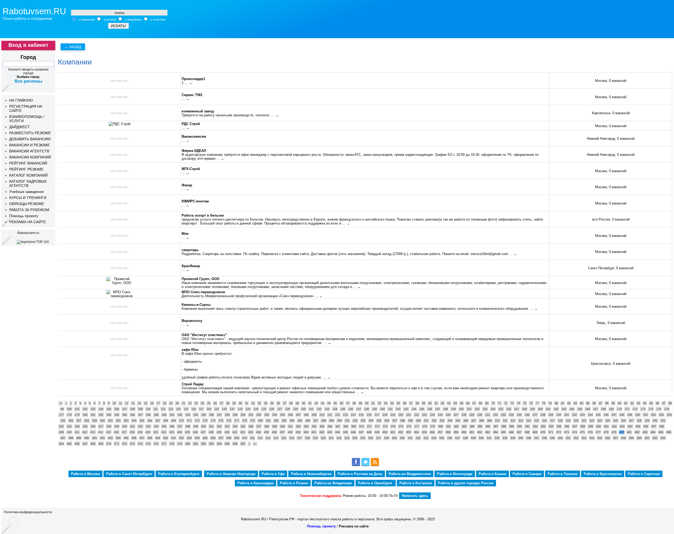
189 (156, 414)
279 (252, 420)
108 (132, 409)
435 (266, 432)
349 (195, 426)
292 (355, 420)
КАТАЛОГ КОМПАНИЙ (28, 175)
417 (124, 432)
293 (363, 420)
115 (186, 409)
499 (157, 438)
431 (234, 432)
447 (361, 432)
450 (385, 432)
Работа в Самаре (527, 474)
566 (77, 443)
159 (532, 409)
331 (663, 420)
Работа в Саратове (644, 474)
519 (315, 438)
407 (653, 426)
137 (358, 409)
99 (62, 409)
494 (118, 438)
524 (355, 438)
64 (455, 403)
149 (453, 409)
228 (464, 414)
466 (511, 432)
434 (258, 432)
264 (134, 420)
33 (259, 403)
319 (568, 420)
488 (70, 438)
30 (240, 403)
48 (354, 403)
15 (145, 403)
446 (353, 432)
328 (639, 420)
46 (341, 403)
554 (591, 438)
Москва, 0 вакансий (610, 81)
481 (629, 432)
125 (263, 409)
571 (116, 443)
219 (392, 414)
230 (479, 414)
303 (442, 420)
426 (195, 432)
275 (221, 420)
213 (345, 414)
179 (77, 414)
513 (268, 438)
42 (316, 403)
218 (385, 414)
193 (187, 414)
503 (189, 438)
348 (187, 426)
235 (519, 414)
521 (331, 438)
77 (537, 403)
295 (378, 420)
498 (149, 438)
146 (429, 409)
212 (337, 414)
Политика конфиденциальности (28, 512)
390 (519, 426)
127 (279, 409)
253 (661, 414)
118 (209, 409)
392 (535, 426)
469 (535, 432)
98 (670, 403)
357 (258, 426)
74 (518, 403)
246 (606, 414)
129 (295, 409)
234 (511, 414)
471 (550, 432)
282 (276, 420)
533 (426, 438)
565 (69, 443)
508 (228, 438)
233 (503, 414)
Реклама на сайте (354, 526)
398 (582, 426)
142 (398, 409)
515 (283, 438)
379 (432, 426)
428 (211, 432)
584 (219, 443)
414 (100, 432)
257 (78, 420)
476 (590, 432)
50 (366, 403)
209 (314, 414)
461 (471, 432)
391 (527, 426)
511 (252, 438)
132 (319, 409)
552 (576, 438)
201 (251, 414)
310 (497, 420)
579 (179, 443)
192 (179, 414)
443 (329, 432)
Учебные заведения (26, 191)
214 (353, 414)
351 (211, 426)
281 (268, 420)
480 (621, 432)
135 (342, 409)
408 (661, 426)
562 (655, 438)
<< (60, 403)
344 (156, 426)
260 (102, 420)
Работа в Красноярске (603, 474)
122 (240, 409)
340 (124, 426)
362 (298, 426)
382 (456, 426)
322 (591, 420)
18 (164, 403)
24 (202, 403)
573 (132, 443)
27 (221, 403)
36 (278, 403)
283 (284, 420)
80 (556, 403)
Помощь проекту (23, 216)
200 (243, 414)
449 (377, 432)
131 (311, 409)
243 (582, 414)
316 (544, 420)
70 (493, 403)
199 (235, 414)
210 (322, 414)
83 (575, 403)
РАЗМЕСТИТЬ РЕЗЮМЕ (30, 133)
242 (574, 414)
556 (607, 438)
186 (132, 414)
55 (398, 403)
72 (505, 403)
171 (627, 409)
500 (165, 438)
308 (481, 420)
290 (339, 420)
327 (631, 420)
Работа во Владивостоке (410, 474)
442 (321, 432)
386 (487, 426)
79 (550, 403)
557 (615, 438)
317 (552, 420)
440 (306, 432)
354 (235, 426)
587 (243, 443)
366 (330, 426)
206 (290, 414)
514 (276, 438)
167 (595, 409)
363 (306, 426)
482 (637, 432)
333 (69, 426)
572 (124, 443)
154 (492, 409)
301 (426, 420)
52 (379, 403)
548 (544, 438)
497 (142, 438)
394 (551, 426)
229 (471, 414)
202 (258, 414)
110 (148, 409)
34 (265, 403)
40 (303, 403)
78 (543, 403)
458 (448, 432)
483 (645, 432)
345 (164, 426)
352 (219, 426)
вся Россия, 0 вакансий (611, 219)
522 (339, 438)
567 (85, 443)
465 (503, 432)
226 (448, 414)
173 (643, 409)
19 (170, 403)
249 (629, 414)
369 (353, 426)
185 (124, 414)
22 (189, 403)
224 (432, 414)
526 (370, 438)
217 (377, 414)
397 (574, 426)
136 (350, 409)
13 (133, 403)
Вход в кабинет (28, 45)
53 (385, 403)
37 (284, 403)
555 (599, 438)
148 (445, 409)
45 (335, 403)
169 (611, 409)
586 (235, 443)
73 (512, 403)
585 (227, 443)
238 (543, 414)
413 (92, 432)
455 (424, 432)
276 (228, 420)
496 (134, 438)
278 (244, 420)
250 (637, 414)
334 (77, 426)
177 (61, 414)
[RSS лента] (375, 465)
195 (203, 414)
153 (485, 409)
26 (215, 403)
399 (590, 426)
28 (227, 403)
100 (69, 409)
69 (486, 403)
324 (607, 420)
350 (203, 426)
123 (248, 409)
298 (402, 420)
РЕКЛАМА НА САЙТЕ (27, 222)
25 (208, 403)
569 (100, 443)
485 (660, 432)
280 (260, 420)
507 (221, 438)
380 (440, 426)
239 (550, 414)
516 (291, 438)
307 (473, 420)
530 (402, 438)
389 (511, 426)
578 (172, 443)
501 (173, 438)
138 (366, 409)
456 (432, 432)
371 (369, 426)
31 (246, 403)
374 (393, 426)
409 (61, 432)
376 (409, 426)
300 (418, 420)
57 (411, 403)
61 (436, 403)
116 (193, 409)
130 (303, 409)
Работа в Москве (85, 474)
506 (213, 438)
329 (647, 420)
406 (645, 426)
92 (632, 403)
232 (495, 414)
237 (535, 414)
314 (528, 420)
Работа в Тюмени (562, 474)
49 (360, 403)
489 (78, 438)
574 (140, 443)
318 (560, 420)
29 (234, 403)
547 (536, 438)
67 (474, 403)
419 (140, 432)
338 (108, 426)
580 (187, 443)
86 (594, 403)
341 (132, 426)
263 (126, 420)
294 (371, 420)
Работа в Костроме (415, 483)
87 (600, 403)
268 (165, 420)
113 (170, 409)
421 (155, 432)
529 (394, 438)
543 (505, 438)
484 (653, 432)
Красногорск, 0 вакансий (610, 364)
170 (619, 409)
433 (250, 432)
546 (528, 438)
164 (571, 409)
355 (243, 426)
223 (424, 414)
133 (327, 409)
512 (260, 438)
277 (236, 420)
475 (582, 432)
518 (307, 438)
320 (576, 420)
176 (666, 409)
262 (118, 420)
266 (149, 420)
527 (378, 438)
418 (132, 432)
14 (139, 403)
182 (100, 414)
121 (232, 409)
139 (374, 409)
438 (290, 432)
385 (480, 426)
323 (599, 420)
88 (606, 403)
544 (513, 438)
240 (558, 414)
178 (69, 414)
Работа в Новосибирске (311, 474)
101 (77, 409)
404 (630, 426)
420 (148, 432)
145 (421, 409)
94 (644, 403)
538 (465, 438)
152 (477, 409)
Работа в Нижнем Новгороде (231, 474)
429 (219, 432)
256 (70, 420)
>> (254, 443)
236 (527, 414)
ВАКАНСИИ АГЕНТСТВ (29, 151)
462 (479, 432)
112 (163, 409)
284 (292, 420)
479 (614, 432)
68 (480, 403)
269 (173, 420)
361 (290, 426)
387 (495, 426)
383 (464, 426)
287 (315, 420)
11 (120, 403)
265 (142, 420)
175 (658, 409)
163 (564, 409)
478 (606, 432)
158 (524, 409)
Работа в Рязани (294, 483)
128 (287, 409)
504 (197, 438)
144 (414, 409)
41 (309, 403)
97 (663, 403)
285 (300, 420)
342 (140, 426)
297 (394, 420)
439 (298, 432)
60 (430, 403)
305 (457, 420)
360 (282, 426)
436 (274, 432)
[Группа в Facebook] (356, 465)
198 (227, 414)
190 (164, 414)
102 (85, 409)
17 (158, 403)
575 (148, 443)
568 (93, 443)
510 (244, 438)
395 (559, 426)
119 (216, 409)
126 (271, 409)
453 (408, 432)
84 (581, 403)
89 (613, 403)
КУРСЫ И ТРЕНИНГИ (27, 198)
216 (369, 414)
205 (282, 414)
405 (638, 426)
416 (116, 432)
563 (663, 438)
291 (347, 420)
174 (650, 409)
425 (187, 432)
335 (85, 426)
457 (440, 432)
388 (503, 426)
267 (157, 420)
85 (587, 403)
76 (531, 403)
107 (124, 409)
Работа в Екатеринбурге (178, 474)
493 (110, 438)
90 (619, 403)
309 (489, 420)
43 (322, 403)
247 (614, 414)
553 (584, 438)
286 (307, 420)
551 (568, 438)
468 (527, 432)
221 (408, 414)
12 (126, 403)
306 (465, 420)
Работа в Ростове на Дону (360, 474)
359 (274, 426)
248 (622, 414)
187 (140, 414)
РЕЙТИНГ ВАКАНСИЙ (28, 163)
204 (274, 414)
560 (639, 438)
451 (392, 432)
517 (299, 438)
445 (345, 432)
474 (574, 432)
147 (437, 409)
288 (323, 420)
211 (330, 414)
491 (94, 438)
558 (623, 438)
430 (227, 432)
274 (213, 420)
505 (205, 438)
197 (219, 414)
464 (495, 432)
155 (500, 409)
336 (93, 426)
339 (116, 426)
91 (625, 403)
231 (487, 414)
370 (361, 426)
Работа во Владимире (333, 483)
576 (156, 443)
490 (86, 438)
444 (337, 432)
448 (369, 432)
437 (282, 432)
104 (100, 409)
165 (579, 409)
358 (266, 426)
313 (520, 420)
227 (456, 414)
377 (416, 426)
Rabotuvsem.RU (34, 11)
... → (188, 83)
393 (543, 426)
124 (256, 409)
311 (505, 420)
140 (382, 409)
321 (584, 420)
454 (416, 432)
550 (560, 438)
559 (631, 438)
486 (668, 432)
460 (464, 432)
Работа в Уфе (273, 474)
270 (181, 420)
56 (404, 403)
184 (116, 414)
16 (151, 403)
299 (410, 420)
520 (323, 438)
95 (651, 403)
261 (110, 420)
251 (645, 414)
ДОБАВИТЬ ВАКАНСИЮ (30, 139)
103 (93, 409)
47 (347, 403)
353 (227, 426)
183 (108, 414)
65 (461, 403)
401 (606, 426)
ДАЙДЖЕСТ (19, 127)
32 (253, 403)
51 (373, 403)
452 (400, 432)
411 (77, 432)
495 (126, 438)
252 (653, 414)
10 (114, 403)
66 (467, 403)
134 (335, 409)
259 (94, 420)
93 (638, 403)
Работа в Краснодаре (255, 483)
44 (328, 403)
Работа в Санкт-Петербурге (129, 474)
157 (516, 409)
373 (385, 426)
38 (291, 403)
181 (93, 414)
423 (171, 432)
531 (410, 438)
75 (524, 403)
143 (406, 409)
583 (211, 443)
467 (519, 432)
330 (655, 420)
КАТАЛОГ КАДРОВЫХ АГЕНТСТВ (28, 183)
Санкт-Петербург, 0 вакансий (610, 268)
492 (102, 438)
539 (473, 438)
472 (558, 432)
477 (598, 432)
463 (487, 432)
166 (587, 409)
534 (434, 438)
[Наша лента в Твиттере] (365, 465)
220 (400, 414)
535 (441, 438)
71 (499, 403)
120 (224, 409)
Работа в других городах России (465, 483)
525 (362, 438)
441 (313, 432)
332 (61, 426)
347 (179, 426)
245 (598, 414)
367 (337, 426)
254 (669, 414)
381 (448, 426)
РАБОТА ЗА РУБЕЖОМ (29, 210)
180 (85, 414)
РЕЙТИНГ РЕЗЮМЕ (26, 169)
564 (61, 443)
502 (181, 438)
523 (347, 438)
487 (63, 438)
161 (548, 409)
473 (566, 432)
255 (63, 420)
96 (657, 403)
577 (164, 443)
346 (172, 426)
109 (140, 409)
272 (197, 420)
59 (423, 403)
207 (298, 414)
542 (497, 438)
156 (508, 409)
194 (195, 414)
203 (266, 414)
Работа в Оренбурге (375, 483)
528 (386, 438)
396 (566, 426)
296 (386, 420)
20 (177, 403)
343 (148, 426)
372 (377, 426)
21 (183, 403)
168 (603, 409)
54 (392, 403)
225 (440, 414)
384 (472, 426)
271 (189, 420)
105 (108, 409)
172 (635, 409)
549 (552, 438)
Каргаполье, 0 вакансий (611, 113)
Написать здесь (415, 496)
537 (457, 438)
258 (86, 420)
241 (566, 414)
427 (203, 432)
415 (108, 432)
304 (450, 420)
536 (449, 438)
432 (242, 432)
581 (195, 443)
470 (543, 432)
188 (148, 414)
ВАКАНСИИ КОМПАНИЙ (30, 157)
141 (390, 409)
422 (163, 432)
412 (84, 432)
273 (205, 420)
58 (417, 403)
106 (116, 409)
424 (179, 432)
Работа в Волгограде (454, 474)
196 (211, 414)
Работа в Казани (492, 474)
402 (614, 426)
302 (434, 420)
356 (251, 426)
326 (623, 420)
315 (536, 420)
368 (345, 426)
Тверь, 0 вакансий (610, 323)
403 (622, 426)
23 (196, 403)
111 (155, 409)
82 (569, 403)
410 (69, 432)
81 (562, 403)
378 (424, 426)
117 (201, 409)
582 (203, 443)
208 (306, 414)
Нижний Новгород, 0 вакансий (611, 139)
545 (520, 438)
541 (489, 438)
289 (331, 420)
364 (314, 426)
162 (556, 409)
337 (100, 426)
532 (418, 438)
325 (615, 420)
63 (448, 403)
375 (401, 426)
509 (236, 438)
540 (481, 438)
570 (108, 443)
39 (297, 403)
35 (272, 403)
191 (172, 414)
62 (442, 403)
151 (469, 409)
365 (322, 426)
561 (647, 438)
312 (513, 420)
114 (178, 409)
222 (416, 414)
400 (598, 426)
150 (461, 409)
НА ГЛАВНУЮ (21, 100)
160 (540, 409)
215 (361, 414)
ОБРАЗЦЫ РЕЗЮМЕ (26, 204)
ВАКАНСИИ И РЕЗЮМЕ (29, 145)
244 (590, 414)
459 (456, 432)
